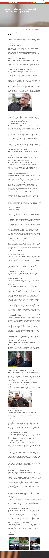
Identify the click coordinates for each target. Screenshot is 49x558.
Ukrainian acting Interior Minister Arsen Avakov (32, 531)
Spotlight (31, 29)
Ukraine (37, 29)
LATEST (27, 2)
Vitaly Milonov (11, 532)
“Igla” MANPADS (35, 502)
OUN (12, 138)
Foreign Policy (24, 29)
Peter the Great (32, 229)
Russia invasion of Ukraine (16, 531)
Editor (6, 6)
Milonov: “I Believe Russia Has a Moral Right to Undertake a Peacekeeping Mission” (21, 10)
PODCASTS (31, 2)
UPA (15, 138)
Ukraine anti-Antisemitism (23, 531)
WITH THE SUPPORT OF (38, 1)
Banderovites (37, 131)
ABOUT (24, 2)
